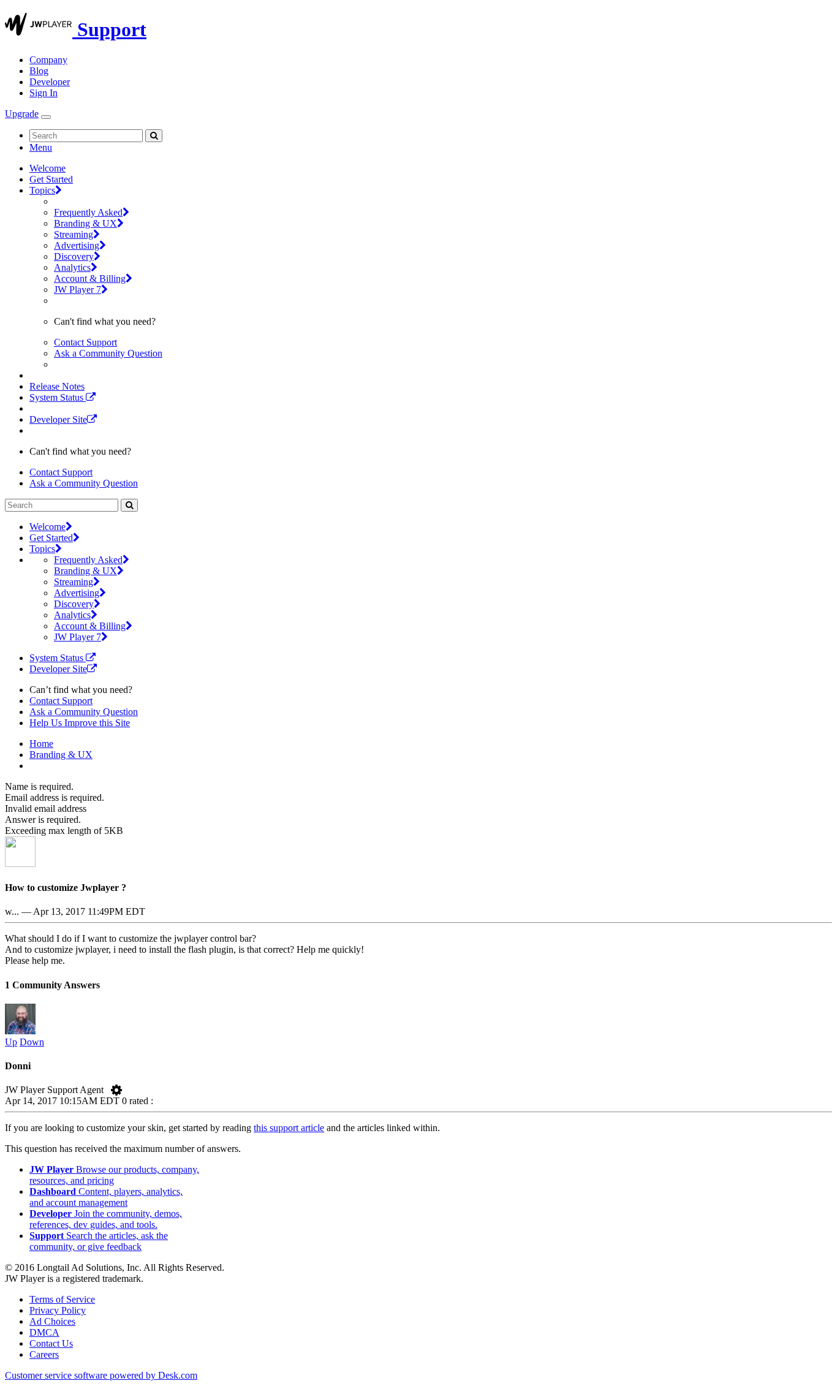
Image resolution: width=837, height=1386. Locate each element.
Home (41, 743)
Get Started (51, 179)
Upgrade (22, 113)
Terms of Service (62, 1299)
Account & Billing (90, 278)
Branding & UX (85, 223)
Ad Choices (52, 1321)
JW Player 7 (77, 289)
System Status (57, 397)
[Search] (153, 135)
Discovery (74, 256)
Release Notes (57, 386)
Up (11, 1042)
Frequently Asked (88, 212)
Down (32, 1042)
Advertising (76, 245)
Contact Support (85, 342)
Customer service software (101, 1375)
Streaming (73, 234)
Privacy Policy (57, 1310)
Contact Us (51, 1343)
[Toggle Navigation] (46, 117)
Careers (44, 1354)
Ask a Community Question (108, 353)
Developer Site (58, 419)
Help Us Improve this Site (79, 723)
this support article (289, 1128)
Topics (42, 190)
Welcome (47, 168)
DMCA (44, 1332)
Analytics (72, 267)
